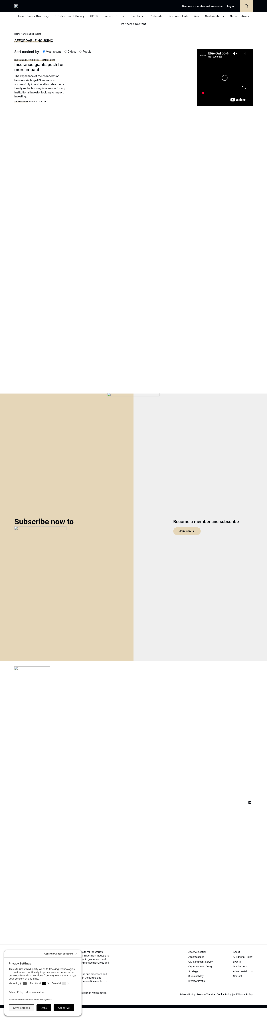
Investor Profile (114, 16)
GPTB (94, 16)
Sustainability (214, 16)
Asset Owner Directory (33, 16)
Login (230, 6)
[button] (246, 6)
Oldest (71, 51)
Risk (196, 16)
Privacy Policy (187, 994)
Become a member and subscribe (202, 6)
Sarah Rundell (21, 101)
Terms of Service (206, 994)
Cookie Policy (224, 994)
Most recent (53, 51)
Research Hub (178, 16)
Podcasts (156, 16)
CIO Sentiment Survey (69, 16)
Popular (87, 51)
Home (17, 34)
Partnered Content (133, 24)
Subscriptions (239, 16)
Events (135, 16)
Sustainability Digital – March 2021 (34, 60)
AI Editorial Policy (243, 994)
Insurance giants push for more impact (39, 67)
